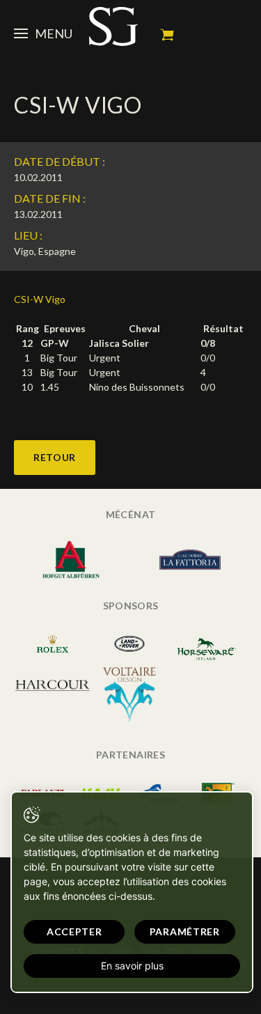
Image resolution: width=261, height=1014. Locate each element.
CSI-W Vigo (39, 299)
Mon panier (167, 35)
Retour (54, 457)
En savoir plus (132, 966)
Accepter (74, 931)
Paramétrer (185, 931)
